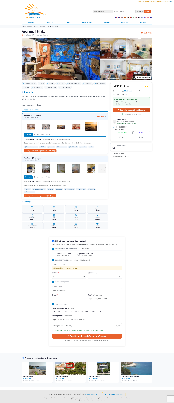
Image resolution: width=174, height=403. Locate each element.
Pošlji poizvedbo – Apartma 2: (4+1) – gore (40, 196)
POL (100, 312)
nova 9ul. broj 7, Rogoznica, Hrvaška (36, 35)
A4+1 (130, 91)
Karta (122, 137)
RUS (88, 312)
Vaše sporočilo (62, 316)
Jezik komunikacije (63, 308)
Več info (143, 22)
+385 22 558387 (120, 127)
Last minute (106, 22)
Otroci (94, 273)
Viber (142, 133)
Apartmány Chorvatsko (86, 400)
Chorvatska (89, 398)
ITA (71, 312)
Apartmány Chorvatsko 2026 (101, 398)
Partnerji (77, 400)
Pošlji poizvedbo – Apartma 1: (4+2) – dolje (41, 151)
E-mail (55, 295)
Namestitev (49, 22)
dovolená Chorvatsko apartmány (63, 398)
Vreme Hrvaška (87, 22)
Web (141, 137)
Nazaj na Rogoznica (118, 153)
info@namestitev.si (91, 394)
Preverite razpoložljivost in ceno (132, 110)
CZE (54, 312)
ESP (77, 312)
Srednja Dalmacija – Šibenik (30, 26)
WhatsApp (123, 133)
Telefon (95, 295)
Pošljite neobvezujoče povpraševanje (88, 336)
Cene (49, 134)
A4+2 (126, 91)
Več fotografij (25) (144, 77)
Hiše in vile (124, 22)
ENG (60, 312)
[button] (131, 147)
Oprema (29, 134)
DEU (66, 312)
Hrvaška (31, 22)
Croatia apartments (115, 398)
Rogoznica (43, 26)
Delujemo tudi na (48, 398)
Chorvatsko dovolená (79, 398)
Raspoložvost (40, 134)
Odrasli (55, 273)
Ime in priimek (58, 286)
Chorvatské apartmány (100, 400)
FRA (82, 312)
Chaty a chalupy (125, 398)
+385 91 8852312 (121, 129)
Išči (148, 11)
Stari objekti (71, 400)
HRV (94, 312)
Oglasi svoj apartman (115, 394)
